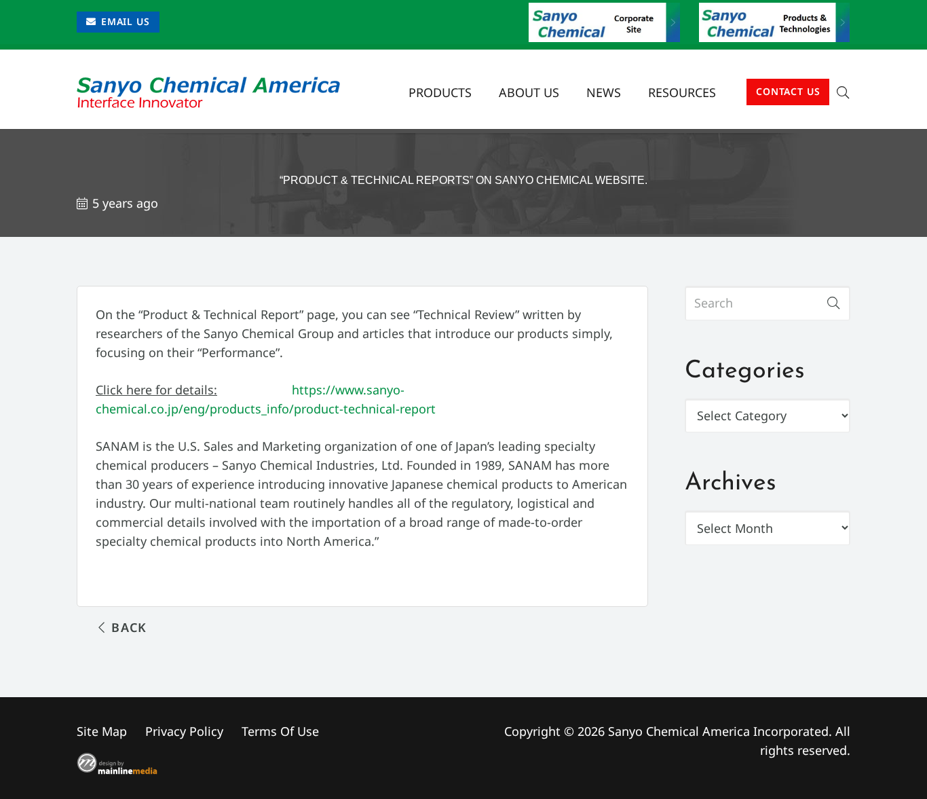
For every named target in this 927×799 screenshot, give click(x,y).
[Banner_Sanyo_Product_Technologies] (774, 22)
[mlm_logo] (261, 764)
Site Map (102, 731)
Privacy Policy (184, 731)
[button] (727, 92)
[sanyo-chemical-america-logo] (208, 92)
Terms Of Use (280, 731)
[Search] (833, 303)
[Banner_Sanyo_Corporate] (605, 22)
